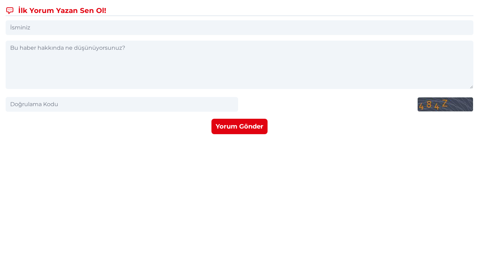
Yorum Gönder (239, 126)
